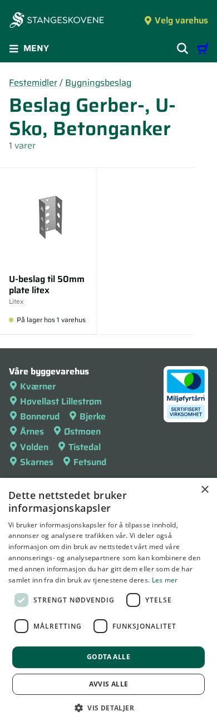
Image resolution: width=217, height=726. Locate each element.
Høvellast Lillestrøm (61, 401)
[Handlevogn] (202, 48)
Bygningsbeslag (98, 83)
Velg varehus (181, 20)
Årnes (32, 431)
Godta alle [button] (108, 656)
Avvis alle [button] (109, 684)
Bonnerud (40, 416)
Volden (34, 447)
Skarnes (36, 462)
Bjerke (93, 416)
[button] (108, 707)
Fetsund (89, 462)
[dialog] (108, 602)
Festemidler (33, 83)
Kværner (38, 386)
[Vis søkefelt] (182, 48)
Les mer (165, 580)
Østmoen (82, 431)
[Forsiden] (57, 21)
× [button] (204, 490)
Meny (36, 48)
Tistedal (84, 447)
